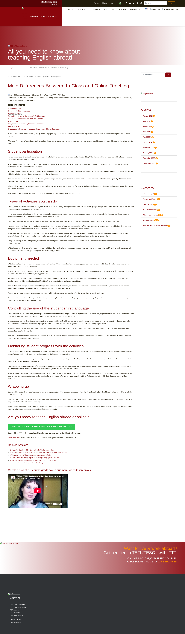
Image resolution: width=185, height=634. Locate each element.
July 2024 (147, 121)
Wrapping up (13, 121)
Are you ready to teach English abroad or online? (26, 124)
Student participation (16, 108)
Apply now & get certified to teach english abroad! (41, 427)
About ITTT (83, 9)
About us (15, 598)
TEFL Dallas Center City (17, 604)
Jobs (106, 9)
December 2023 (150, 158)
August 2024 (149, 116)
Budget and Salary (151, 199)
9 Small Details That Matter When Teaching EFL (28, 463)
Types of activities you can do (19, 111)
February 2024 (149, 147)
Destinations (149, 204)
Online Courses (49, 2)
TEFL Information (151, 210)
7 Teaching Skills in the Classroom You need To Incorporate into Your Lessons (38, 452)
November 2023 (150, 163)
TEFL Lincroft (14, 610)
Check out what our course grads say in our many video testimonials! (34, 129)
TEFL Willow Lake (15, 613)
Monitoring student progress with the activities (25, 119)
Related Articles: (14, 126)
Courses (96, 9)
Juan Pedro (29, 76)
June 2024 (148, 126)
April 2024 (148, 137)
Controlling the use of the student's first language (26, 116)
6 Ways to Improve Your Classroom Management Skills (30, 455)
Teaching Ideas (56, 76)
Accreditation (119, 9)
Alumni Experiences (20, 68)
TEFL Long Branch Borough (18, 607)
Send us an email (14, 438)
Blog (10, 68)
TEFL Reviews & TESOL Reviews (156, 225)
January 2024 (149, 153)
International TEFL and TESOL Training (43, 16)
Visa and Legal (149, 194)
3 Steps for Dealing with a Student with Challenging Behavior (33, 450)
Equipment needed (15, 113)
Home (71, 9)
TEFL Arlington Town (16, 615)
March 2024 (148, 142)
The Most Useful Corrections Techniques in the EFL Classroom (33, 460)
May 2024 (148, 132)
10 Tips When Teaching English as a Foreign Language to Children (34, 458)
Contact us (135, 9)
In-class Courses (16, 622)
